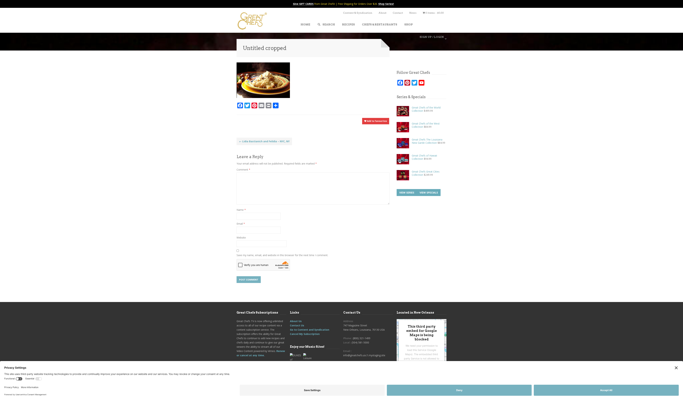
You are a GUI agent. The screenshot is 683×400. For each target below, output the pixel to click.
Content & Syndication (357, 12)
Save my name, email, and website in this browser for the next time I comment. (282, 255)
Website (241, 237)
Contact (398, 12)
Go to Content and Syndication (309, 329)
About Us (296, 321)
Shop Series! (386, 4)
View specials (429, 192)
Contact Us (297, 325)
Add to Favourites (376, 121)
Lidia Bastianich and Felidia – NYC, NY (264, 141)
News (412, 12)
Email (241, 223)
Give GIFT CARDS (303, 4)
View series (406, 192)
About (382, 12)
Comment (243, 169)
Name (241, 209)
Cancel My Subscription (305, 334)
